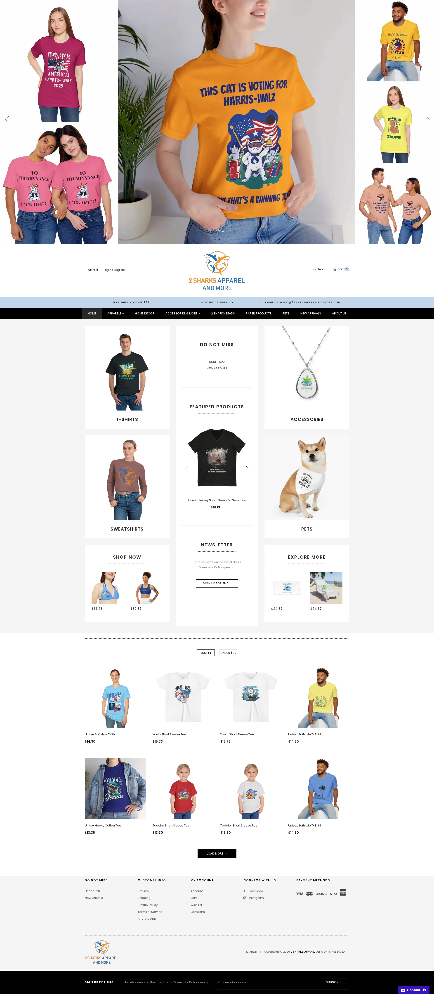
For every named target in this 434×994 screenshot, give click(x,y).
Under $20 (228, 653)
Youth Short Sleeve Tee (169, 734)
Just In (205, 653)
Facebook (256, 891)
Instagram (256, 898)
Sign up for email (217, 583)
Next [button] (427, 115)
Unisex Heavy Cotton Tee (103, 825)
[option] (217, 122)
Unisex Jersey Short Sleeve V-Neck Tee (217, 500)
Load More (215, 853)
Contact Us (415, 990)
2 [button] (219, 239)
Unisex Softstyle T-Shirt (101, 734)
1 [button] (214, 239)
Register (119, 270)
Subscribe (334, 982)
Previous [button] (7, 115)
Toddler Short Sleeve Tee (171, 825)
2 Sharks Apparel (303, 952)
